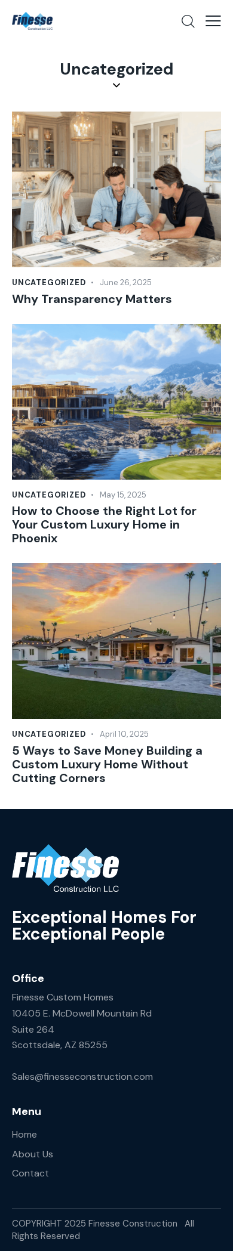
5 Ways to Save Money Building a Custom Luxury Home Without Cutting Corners (107, 764)
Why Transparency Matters (92, 299)
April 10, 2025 (124, 734)
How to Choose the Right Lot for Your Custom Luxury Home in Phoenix (104, 524)
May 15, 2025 (123, 495)
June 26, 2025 (126, 282)
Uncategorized (48, 282)
